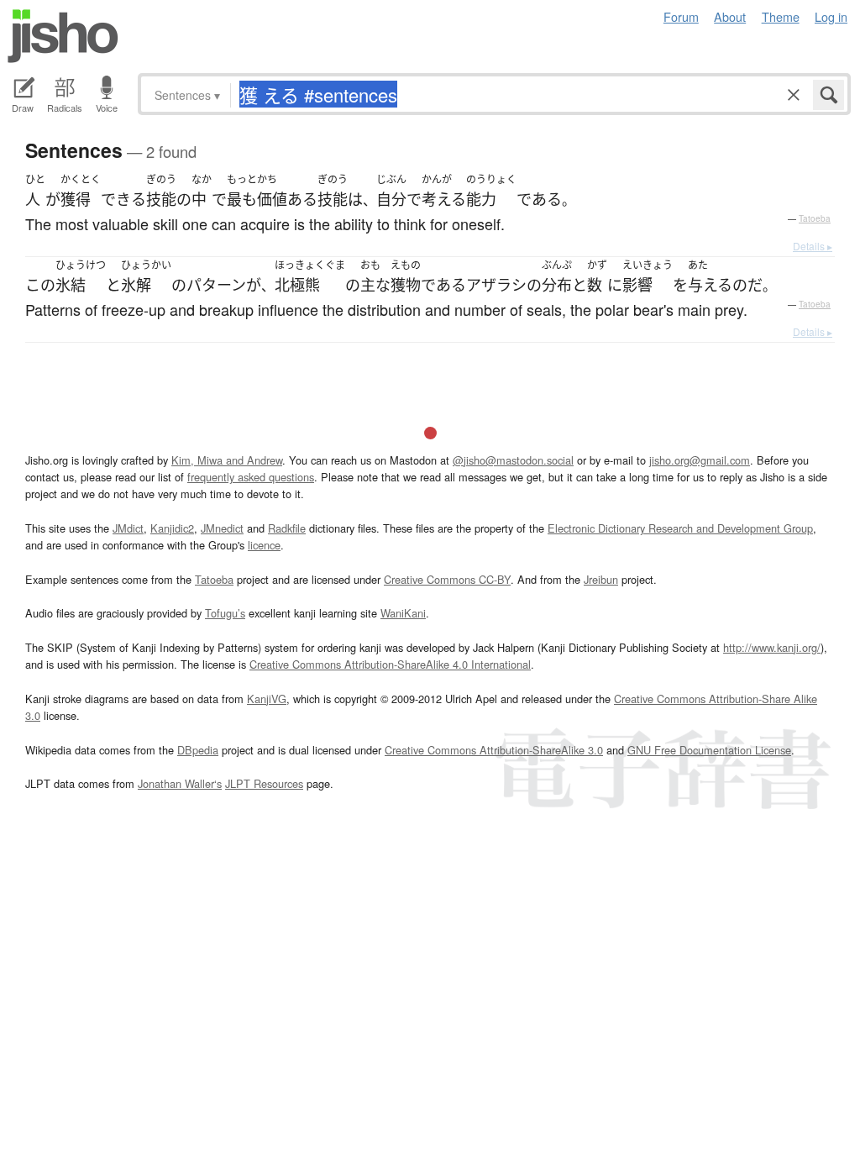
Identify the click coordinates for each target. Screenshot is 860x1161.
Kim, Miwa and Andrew (226, 460)
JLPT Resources (264, 783)
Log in (831, 16)
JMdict (128, 528)
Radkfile (287, 528)
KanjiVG (266, 699)
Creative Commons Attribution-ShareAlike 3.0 (494, 750)
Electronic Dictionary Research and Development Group (680, 528)
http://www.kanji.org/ (772, 647)
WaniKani (403, 613)
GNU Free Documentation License (709, 750)
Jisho (63, 36)
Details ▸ (812, 246)
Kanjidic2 (172, 528)
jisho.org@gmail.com (699, 460)
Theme (781, 16)
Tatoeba (815, 218)
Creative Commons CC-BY (447, 579)
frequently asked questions (250, 477)
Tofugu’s (225, 613)
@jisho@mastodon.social (513, 460)
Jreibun (601, 579)
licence (264, 545)
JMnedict (222, 528)
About (730, 16)
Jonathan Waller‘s (180, 783)
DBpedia (197, 750)
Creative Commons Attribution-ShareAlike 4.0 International (390, 664)
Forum (681, 16)
